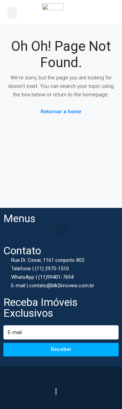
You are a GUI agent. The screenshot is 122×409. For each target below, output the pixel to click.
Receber (61, 349)
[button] (12, 13)
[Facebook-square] (53, 375)
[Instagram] (68, 375)
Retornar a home (61, 112)
